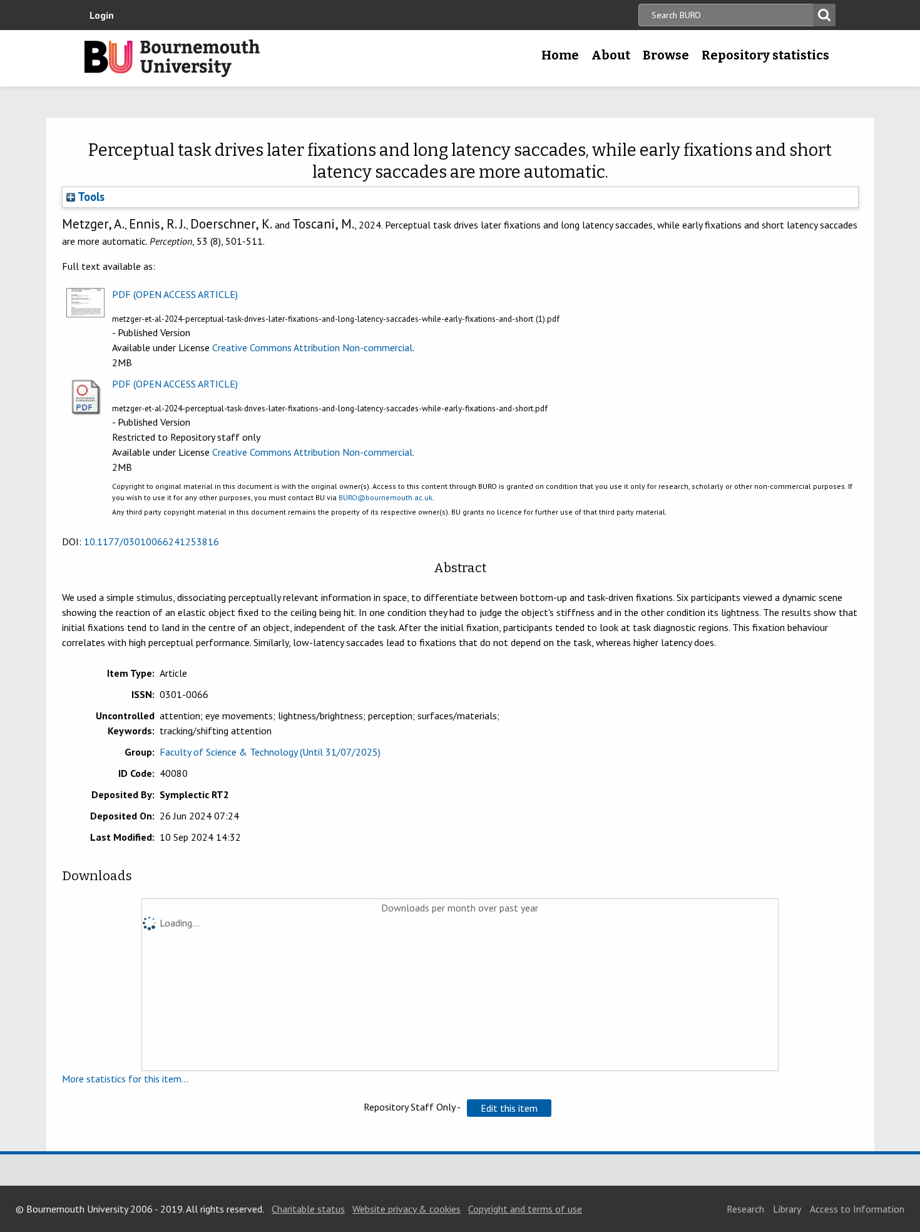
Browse (666, 55)
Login (101, 15)
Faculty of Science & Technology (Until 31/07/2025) (270, 752)
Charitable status (308, 1209)
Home (560, 55)
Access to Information (857, 1209)
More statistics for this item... (125, 1078)
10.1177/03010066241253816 (151, 541)
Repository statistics (765, 55)
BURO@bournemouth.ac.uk (385, 497)
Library (787, 1209)
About (610, 55)
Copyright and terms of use (525, 1209)
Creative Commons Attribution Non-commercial (312, 347)
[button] (509, 1108)
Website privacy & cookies (406, 1209)
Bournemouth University (172, 58)
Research (745, 1209)
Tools (90, 196)
